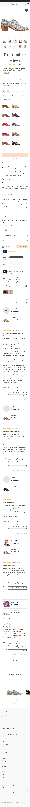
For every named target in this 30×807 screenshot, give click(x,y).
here (6, 229)
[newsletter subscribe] (27, 791)
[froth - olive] (6, 102)
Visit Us (3, 750)
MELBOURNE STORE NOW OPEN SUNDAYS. (15, 1)
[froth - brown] (6, 139)
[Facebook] (8, 734)
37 (17, 91)
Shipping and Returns (9, 235)
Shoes (3, 741)
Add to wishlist (15, 159)
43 (22, 95)
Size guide (4, 150)
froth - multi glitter (15, 417)
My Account (5, 752)
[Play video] (15, 41)
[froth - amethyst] (16, 111)
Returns (4, 763)
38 (22, 91)
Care (3, 240)
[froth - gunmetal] (16, 120)
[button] (2, 4)
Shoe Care (4, 774)
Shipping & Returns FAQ (8, 766)
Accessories (5, 744)
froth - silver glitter (15, 319)
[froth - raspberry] (6, 129)
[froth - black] (16, 139)
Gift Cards (4, 747)
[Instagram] (11, 734)
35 (8, 91)
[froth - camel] (16, 102)
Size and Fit (6, 216)
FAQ (3, 769)
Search (3, 758)
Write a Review (22, 246)
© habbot (15, 793)
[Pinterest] (13, 734)
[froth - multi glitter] (16, 129)
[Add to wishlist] (21, 683)
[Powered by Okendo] (6, 247)
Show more (14, 660)
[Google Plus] (16, 734)
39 (3, 95)
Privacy (3, 777)
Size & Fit (4, 772)
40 (8, 95)
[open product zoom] (26, 10)
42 (17, 95)
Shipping (4, 761)
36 (13, 91)
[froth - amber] (6, 111)
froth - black (14, 488)
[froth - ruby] (6, 120)
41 (12, 95)
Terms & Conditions (6, 780)
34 (3, 91)
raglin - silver (15, 701)
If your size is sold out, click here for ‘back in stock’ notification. (15, 162)
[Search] (25, 4)
